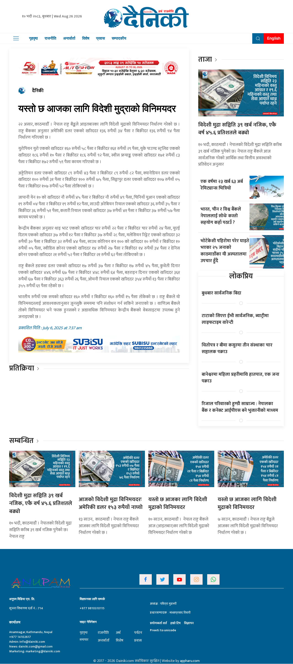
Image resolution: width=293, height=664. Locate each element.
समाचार (84, 639)
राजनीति (50, 38)
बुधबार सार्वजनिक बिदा (221, 293)
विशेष (85, 38)
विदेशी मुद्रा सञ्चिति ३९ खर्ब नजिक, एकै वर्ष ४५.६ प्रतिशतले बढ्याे (237, 128)
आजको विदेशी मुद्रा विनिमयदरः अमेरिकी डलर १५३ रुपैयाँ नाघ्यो (111, 503)
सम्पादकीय (119, 38)
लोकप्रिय (241, 276)
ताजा (205, 59)
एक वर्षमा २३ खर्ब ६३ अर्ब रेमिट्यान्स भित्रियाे (222, 185)
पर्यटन (138, 633)
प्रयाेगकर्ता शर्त (158, 623)
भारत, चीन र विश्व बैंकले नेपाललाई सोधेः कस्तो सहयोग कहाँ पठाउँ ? (221, 215)
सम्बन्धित (22, 441)
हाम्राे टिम (175, 623)
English (273, 38)
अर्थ (118, 633)
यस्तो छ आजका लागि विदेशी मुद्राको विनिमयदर (177, 503)
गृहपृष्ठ (33, 38)
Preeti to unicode (163, 630)
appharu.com (190, 661)
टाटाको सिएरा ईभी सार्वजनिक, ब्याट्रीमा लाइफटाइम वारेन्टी (235, 319)
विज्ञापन (189, 623)
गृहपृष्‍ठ (84, 632)
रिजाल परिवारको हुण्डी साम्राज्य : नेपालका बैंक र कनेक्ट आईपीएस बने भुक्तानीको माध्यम (240, 407)
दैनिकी (37, 91)
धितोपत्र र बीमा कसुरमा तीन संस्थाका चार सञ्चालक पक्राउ (237, 348)
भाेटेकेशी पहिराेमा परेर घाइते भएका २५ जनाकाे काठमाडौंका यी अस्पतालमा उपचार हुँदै (225, 251)
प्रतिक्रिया (21, 368)
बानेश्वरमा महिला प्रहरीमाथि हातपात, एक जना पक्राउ (240, 377)
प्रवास (100, 38)
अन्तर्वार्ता (69, 38)
